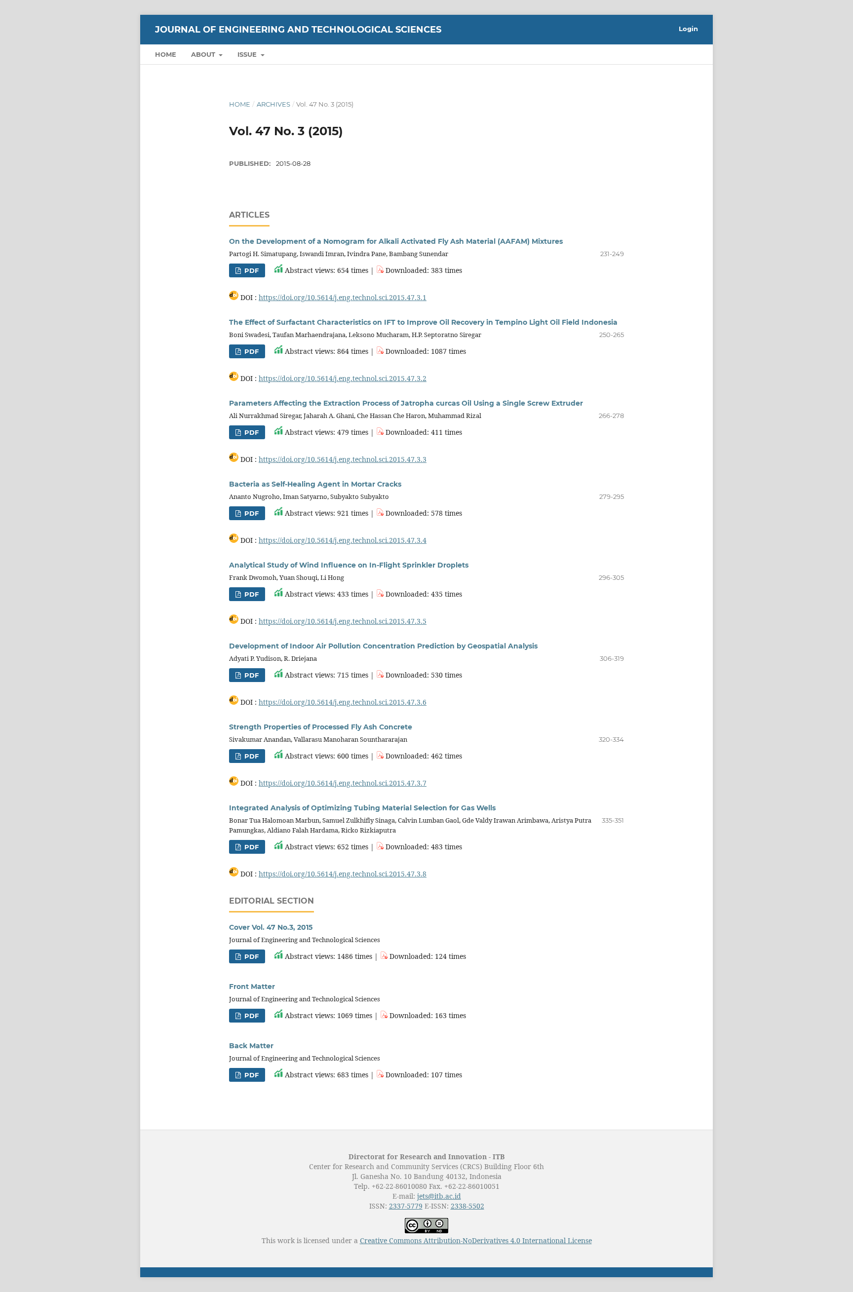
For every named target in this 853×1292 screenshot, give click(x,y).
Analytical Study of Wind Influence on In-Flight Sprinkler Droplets (348, 565)
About (204, 54)
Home (165, 54)
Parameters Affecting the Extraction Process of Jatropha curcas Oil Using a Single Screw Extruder (406, 403)
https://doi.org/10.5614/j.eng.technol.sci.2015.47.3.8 (342, 873)
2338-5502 (467, 1206)
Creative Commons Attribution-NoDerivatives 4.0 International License (476, 1240)
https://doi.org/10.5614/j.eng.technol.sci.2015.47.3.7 (342, 783)
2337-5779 (406, 1206)
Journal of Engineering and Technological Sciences (298, 29)
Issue (248, 54)
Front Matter (252, 986)
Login (688, 29)
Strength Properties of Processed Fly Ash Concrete (320, 726)
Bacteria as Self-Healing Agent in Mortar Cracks (315, 484)
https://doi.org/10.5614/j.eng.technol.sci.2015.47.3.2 (342, 378)
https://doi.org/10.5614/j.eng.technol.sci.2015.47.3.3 (342, 459)
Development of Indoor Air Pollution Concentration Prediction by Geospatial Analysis (383, 646)
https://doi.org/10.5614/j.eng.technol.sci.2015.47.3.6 (342, 702)
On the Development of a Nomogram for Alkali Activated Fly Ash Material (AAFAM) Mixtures (396, 241)
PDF (250, 270)
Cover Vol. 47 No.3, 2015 (270, 927)
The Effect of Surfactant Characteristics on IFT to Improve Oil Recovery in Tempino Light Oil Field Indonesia (423, 322)
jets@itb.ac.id (439, 1196)
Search (675, 54)
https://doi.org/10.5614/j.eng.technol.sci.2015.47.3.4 (342, 540)
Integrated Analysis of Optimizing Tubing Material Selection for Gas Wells (362, 807)
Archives (273, 104)
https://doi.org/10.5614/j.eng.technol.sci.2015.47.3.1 (342, 297)
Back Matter (251, 1045)
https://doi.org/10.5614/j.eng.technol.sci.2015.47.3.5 (342, 621)
